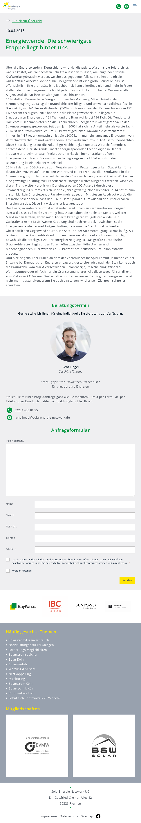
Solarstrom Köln (20, 684)
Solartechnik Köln (21, 688)
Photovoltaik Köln (22, 693)
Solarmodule (18, 664)
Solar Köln (16, 659)
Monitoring (17, 679)
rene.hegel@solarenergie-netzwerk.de (42, 418)
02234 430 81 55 (26, 410)
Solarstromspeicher (23, 655)
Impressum (49, 816)
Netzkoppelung (20, 674)
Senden (127, 580)
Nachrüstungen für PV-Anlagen (31, 645)
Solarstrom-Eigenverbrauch (29, 640)
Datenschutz (69, 816)
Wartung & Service (22, 669)
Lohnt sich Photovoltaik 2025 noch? (34, 698)
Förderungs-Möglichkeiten (28, 650)
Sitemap (87, 816)
